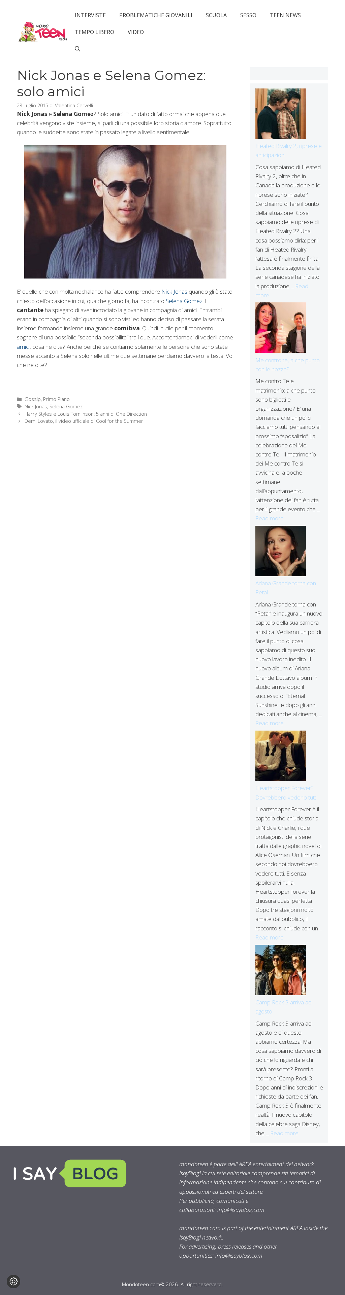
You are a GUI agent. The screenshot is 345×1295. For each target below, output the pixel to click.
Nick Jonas (174, 291)
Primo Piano (56, 399)
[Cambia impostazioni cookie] (13, 1281)
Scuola (216, 15)
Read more (269, 518)
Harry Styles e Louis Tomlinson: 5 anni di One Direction (86, 414)
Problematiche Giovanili (155, 15)
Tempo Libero (94, 32)
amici (23, 346)
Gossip (33, 399)
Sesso (248, 15)
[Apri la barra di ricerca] (77, 48)
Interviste (90, 15)
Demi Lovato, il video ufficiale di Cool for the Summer (84, 421)
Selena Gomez (184, 301)
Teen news (285, 15)
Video (136, 32)
